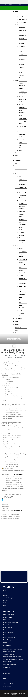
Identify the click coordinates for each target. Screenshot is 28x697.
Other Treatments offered (21, 75)
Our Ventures (22, 22)
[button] (19, 168)
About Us (17, 14)
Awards (17, 158)
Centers (17, 80)
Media (16, 155)
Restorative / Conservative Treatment (22, 30)
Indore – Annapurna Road (22, 134)
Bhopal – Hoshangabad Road (22, 99)
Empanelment (18, 153)
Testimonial (18, 160)
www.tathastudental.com (10, 500)
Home (16, 11)
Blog (16, 163)
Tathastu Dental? (17, 474)
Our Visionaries (23, 19)
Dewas (20, 150)
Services (17, 24)
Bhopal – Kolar (23, 94)
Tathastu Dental (7, 425)
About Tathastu (23, 16)
